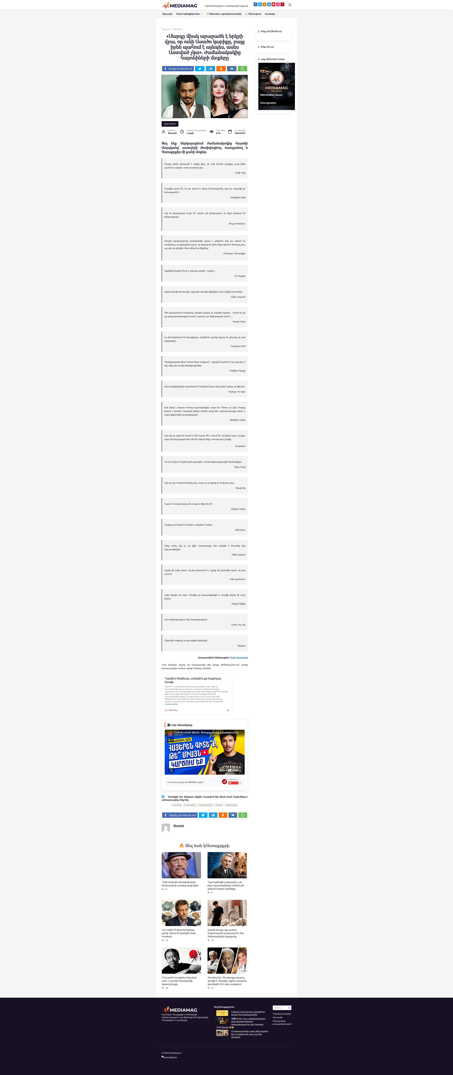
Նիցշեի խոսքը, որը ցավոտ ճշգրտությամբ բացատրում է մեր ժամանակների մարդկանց (226, 933)
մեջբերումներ (206, 805)
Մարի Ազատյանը (239, 657)
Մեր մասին (278, 1017)
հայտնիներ (190, 805)
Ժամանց (270, 14)
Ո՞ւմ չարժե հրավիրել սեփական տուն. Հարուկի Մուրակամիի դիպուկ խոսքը (179, 981)
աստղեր (177, 805)
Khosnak (178, 825)
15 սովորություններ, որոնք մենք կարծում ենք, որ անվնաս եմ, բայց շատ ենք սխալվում (249, 1034)
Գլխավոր (167, 14)
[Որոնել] (289, 1007)
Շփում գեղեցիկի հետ (188, 14)
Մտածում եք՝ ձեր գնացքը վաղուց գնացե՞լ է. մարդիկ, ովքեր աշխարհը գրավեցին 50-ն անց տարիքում (227, 981)
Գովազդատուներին (282, 1013)
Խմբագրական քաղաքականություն (282, 1022)
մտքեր (219, 805)
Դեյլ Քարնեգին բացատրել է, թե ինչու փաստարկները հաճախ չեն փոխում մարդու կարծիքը (226, 885)
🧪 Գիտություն (253, 14)
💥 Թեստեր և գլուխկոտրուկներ (224, 14)
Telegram (188, 796)
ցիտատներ (232, 805)
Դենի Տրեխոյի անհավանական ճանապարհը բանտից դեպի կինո (180, 883)
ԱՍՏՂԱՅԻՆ (170, 123)
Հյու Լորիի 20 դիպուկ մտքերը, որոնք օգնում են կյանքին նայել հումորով (179, 933)
